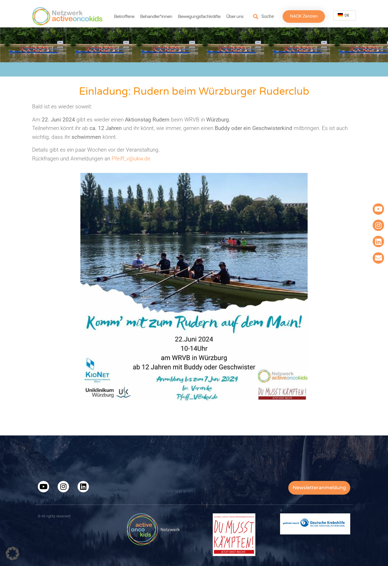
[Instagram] (378, 225)
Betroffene (124, 16)
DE (346, 15)
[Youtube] (378, 209)
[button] (12, 553)
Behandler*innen (156, 16)
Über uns (234, 16)
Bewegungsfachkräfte (199, 16)
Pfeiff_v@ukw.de (131, 158)
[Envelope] (378, 258)
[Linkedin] (378, 241)
